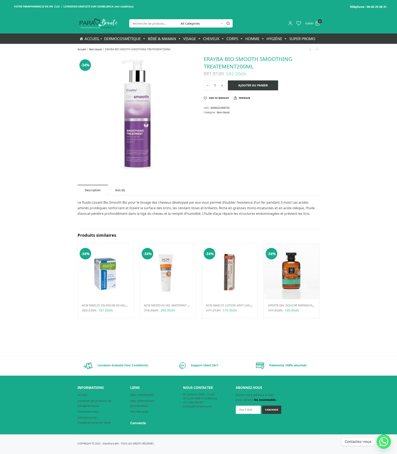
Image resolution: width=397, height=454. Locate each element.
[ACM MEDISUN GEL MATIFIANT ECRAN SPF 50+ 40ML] (167, 271)
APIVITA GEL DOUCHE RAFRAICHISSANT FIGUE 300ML (304, 305)
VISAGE (189, 38)
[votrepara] (98, 23)
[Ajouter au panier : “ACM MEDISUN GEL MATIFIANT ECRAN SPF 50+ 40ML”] (146, 292)
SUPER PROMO (302, 38)
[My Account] (290, 23)
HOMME (252, 38)
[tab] (93, 190)
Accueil (82, 49)
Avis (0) (120, 190)
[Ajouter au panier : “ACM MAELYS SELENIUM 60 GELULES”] (84, 292)
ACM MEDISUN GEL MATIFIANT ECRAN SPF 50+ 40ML (180, 305)
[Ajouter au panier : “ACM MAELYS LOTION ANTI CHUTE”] (209, 292)
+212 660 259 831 (193, 402)
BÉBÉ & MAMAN (162, 38)
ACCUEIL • (93, 38)
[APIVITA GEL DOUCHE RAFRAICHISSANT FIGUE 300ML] (291, 271)
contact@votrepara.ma (197, 406)
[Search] (228, 23)
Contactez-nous (88, 411)
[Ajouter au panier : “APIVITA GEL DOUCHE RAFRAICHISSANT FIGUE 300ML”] (271, 292)
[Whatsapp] (384, 441)
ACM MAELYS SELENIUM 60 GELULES (107, 305)
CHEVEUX (211, 38)
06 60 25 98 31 (377, 7)
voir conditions (124, 6)
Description (93, 190)
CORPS (232, 38)
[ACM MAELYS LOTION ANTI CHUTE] (229, 271)
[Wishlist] (298, 23)
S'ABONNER (271, 409)
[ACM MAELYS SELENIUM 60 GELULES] (105, 271)
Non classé (95, 49)
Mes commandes (142, 395)
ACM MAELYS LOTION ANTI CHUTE (230, 305)
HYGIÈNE (274, 38)
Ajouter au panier (253, 85)
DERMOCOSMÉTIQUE (122, 38)
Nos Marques (139, 411)
